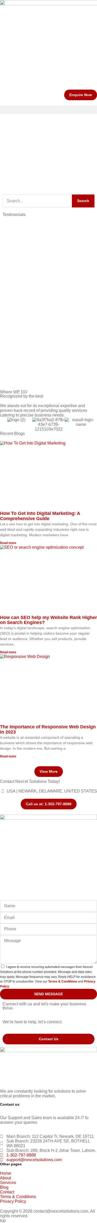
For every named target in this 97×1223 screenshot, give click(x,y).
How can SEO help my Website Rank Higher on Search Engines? (48, 620)
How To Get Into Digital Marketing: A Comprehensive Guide (40, 516)
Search (83, 201)
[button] (48, 109)
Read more (8, 543)
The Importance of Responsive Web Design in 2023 (48, 729)
